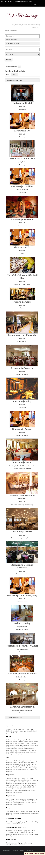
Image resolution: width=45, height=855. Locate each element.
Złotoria (19, 189)
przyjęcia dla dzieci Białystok (15, 789)
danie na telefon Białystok (20, 768)
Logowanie (41, 5)
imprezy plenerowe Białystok (21, 790)
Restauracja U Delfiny (22, 186)
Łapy (19, 626)
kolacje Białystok (32, 799)
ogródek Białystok (22, 766)
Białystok (24, 1)
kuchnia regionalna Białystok (21, 743)
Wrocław (20, 830)
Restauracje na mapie (12, 43)
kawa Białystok (20, 811)
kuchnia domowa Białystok (29, 745)
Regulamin (30, 850)
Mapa (14, 74)
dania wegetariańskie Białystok (22, 802)
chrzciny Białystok (30, 783)
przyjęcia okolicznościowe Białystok (17, 782)
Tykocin (13, 822)
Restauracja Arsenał (22, 429)
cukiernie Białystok (18, 731)
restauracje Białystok (12, 729)
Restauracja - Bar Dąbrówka (22, 335)
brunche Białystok (18, 804)
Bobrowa (25, 677)
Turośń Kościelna (11, 824)
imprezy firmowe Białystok (26, 778)
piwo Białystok (30, 811)
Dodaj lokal (34, 5)
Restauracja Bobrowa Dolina (22, 673)
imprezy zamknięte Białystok (15, 780)
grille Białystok (17, 792)
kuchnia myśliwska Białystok (21, 750)
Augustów (22, 710)
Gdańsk (15, 834)
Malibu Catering (22, 623)
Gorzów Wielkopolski (12, 832)
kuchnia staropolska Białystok (15, 747)
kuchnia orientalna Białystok (14, 740)
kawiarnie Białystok (31, 731)
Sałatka (30, 1)
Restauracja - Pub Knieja (22, 158)
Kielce (26, 834)
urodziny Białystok (22, 785)
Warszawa (9, 830)
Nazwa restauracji (11, 39)
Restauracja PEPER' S (22, 219)
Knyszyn (23, 822)
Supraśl (19, 162)
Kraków (15, 830)
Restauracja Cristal (22, 103)
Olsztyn (31, 834)
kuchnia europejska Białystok (26, 752)
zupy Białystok (10, 799)
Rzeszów (30, 832)
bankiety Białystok (12, 778)
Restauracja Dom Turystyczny (22, 595)
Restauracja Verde (22, 462)
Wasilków (20, 824)
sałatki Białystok (21, 799)
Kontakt (22, 850)
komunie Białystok (18, 783)
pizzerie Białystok (11, 733)
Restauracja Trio (22, 130)
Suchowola (15, 710)
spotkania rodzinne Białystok (25, 787)
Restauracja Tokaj (22, 401)
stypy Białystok (11, 785)
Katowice (20, 834)
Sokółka (11, 466)
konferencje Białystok (30, 780)
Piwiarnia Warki (22, 247)
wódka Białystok (18, 813)
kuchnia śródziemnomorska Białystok (18, 747)
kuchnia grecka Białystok (13, 754)
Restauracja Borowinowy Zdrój (22, 645)
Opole (25, 832)
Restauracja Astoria (22, 531)
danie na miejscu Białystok (21, 764)
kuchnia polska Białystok (20, 741)
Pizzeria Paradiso (22, 302)
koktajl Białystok (28, 813)
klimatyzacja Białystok (13, 761)
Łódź (21, 832)
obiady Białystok (11, 801)
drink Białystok (11, 811)
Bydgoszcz (26, 830)
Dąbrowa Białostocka (28, 466)
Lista (7, 75)
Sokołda (34, 822)
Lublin (33, 830)
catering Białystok (24, 729)
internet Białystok (18, 762)
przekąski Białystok (23, 801)
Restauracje (18, 1)
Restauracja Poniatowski (22, 706)
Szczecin (8, 836)
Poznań (36, 834)
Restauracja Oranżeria (22, 368)
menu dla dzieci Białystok (20, 769)
